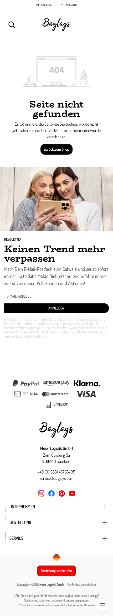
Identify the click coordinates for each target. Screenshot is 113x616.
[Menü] (102, 605)
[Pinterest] (62, 493)
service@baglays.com (57, 478)
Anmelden (56, 308)
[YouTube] (72, 493)
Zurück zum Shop (56, 149)
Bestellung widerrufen (56, 570)
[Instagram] (41, 493)
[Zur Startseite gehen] (56, 24)
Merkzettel (44, 5)
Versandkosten (80, 596)
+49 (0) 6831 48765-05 (56, 472)
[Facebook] (51, 493)
